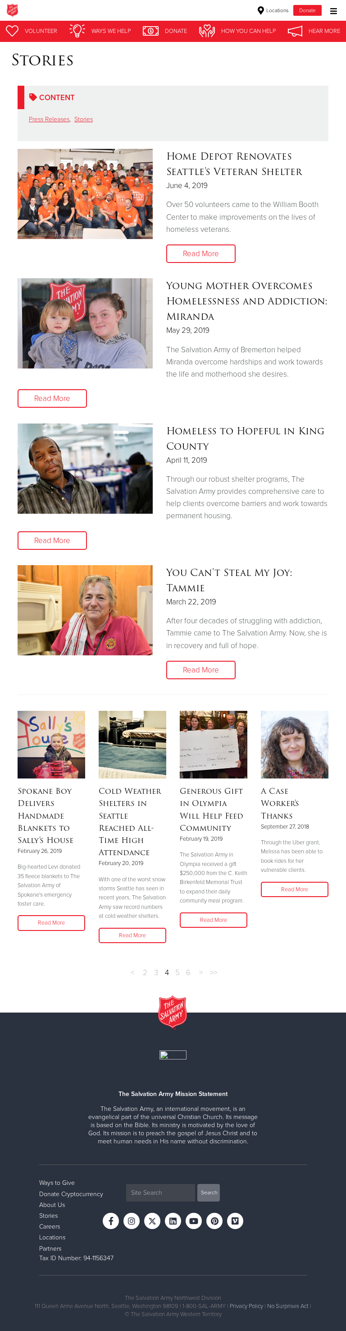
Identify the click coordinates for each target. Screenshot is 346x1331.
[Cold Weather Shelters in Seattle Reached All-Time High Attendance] (132, 744)
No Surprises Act (288, 1306)
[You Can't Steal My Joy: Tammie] (85, 610)
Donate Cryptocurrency (71, 1194)
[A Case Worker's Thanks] (294, 744)
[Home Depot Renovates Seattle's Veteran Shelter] (85, 194)
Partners (50, 1249)
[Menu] (331, 10)
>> (213, 972)
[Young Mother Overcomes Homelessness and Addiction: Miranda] (85, 323)
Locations (277, 10)
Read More (201, 253)
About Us (52, 1205)
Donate (307, 10)
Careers (49, 1226)
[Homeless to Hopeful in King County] (85, 469)
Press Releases (49, 119)
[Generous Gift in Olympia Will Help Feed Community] (213, 744)
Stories (83, 119)
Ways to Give (57, 1183)
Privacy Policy (246, 1306)
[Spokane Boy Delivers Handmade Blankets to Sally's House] (51, 744)
